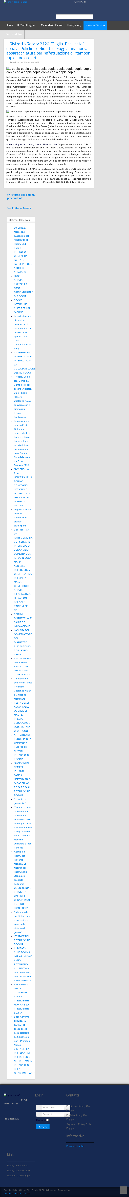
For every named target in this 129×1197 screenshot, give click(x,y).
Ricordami (41, 1120)
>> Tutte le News (19, 208)
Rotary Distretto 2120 (18, 1170)
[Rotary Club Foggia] (15, 1)
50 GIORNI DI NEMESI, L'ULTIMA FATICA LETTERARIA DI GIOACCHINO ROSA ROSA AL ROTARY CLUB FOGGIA (22, 779)
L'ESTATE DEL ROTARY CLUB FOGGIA (22, 940)
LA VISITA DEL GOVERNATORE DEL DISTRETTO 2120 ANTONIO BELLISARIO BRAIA (23, 642)
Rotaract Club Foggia (18, 1175)
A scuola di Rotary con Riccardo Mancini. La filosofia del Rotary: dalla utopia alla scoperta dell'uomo (20, 867)
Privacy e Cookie (75, 1146)
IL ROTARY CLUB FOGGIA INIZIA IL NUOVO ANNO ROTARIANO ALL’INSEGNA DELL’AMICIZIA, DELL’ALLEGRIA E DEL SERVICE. (23, 964)
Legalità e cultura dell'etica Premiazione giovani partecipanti (23, 517)
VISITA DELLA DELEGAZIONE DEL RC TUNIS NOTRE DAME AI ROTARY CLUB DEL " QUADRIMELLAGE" (24, 1061)
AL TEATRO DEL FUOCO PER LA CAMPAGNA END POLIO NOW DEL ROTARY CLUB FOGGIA (23, 747)
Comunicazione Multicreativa (17, 1193)
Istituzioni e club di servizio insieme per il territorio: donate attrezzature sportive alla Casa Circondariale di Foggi (23, 332)
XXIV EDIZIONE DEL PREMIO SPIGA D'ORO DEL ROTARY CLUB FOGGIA (22, 666)
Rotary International (17, 1165)
